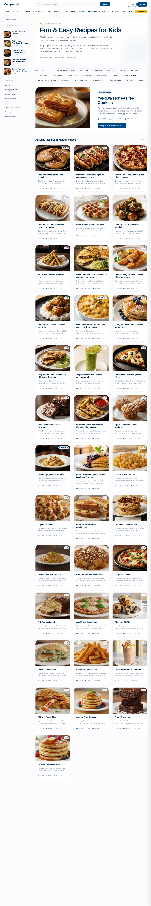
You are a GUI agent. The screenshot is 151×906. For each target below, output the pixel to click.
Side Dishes (70, 11)
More (114, 11)
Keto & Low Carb (129, 75)
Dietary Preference (11, 89)
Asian (141, 80)
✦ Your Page (141, 11)
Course (27, 11)
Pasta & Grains (81, 80)
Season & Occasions (12, 107)
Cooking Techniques (12, 112)
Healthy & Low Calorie (47, 80)
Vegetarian (42, 75)
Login (132, 4)
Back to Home (11, 19)
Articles (15, 11)
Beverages (101, 75)
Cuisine (7, 103)
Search (104, 4)
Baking (122, 70)
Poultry (65, 80)
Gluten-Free (58, 75)
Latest (6, 11)
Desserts (82, 11)
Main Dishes (59, 11)
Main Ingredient (10, 94)
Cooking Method (10, 98)
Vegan (114, 75)
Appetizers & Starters (42, 11)
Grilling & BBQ (115, 80)
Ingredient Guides (11, 116)
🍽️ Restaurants (127, 11)
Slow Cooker (98, 80)
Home (42, 23)
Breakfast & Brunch (96, 11)
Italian (130, 80)
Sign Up (142, 4)
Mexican (72, 75)
